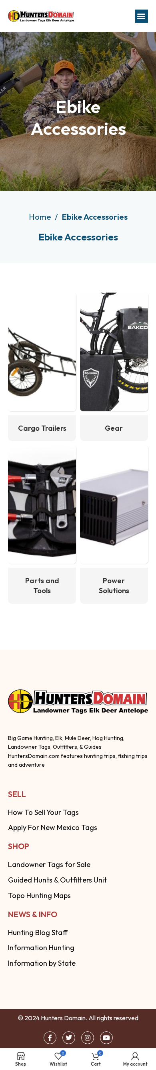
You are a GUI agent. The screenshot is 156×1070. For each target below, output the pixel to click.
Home (41, 217)
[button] (141, 16)
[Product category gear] (114, 367)
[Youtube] (106, 1037)
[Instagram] (87, 1037)
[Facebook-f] (50, 1037)
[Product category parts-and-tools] (42, 524)
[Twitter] (68, 1037)
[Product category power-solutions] (114, 524)
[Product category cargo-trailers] (42, 367)
